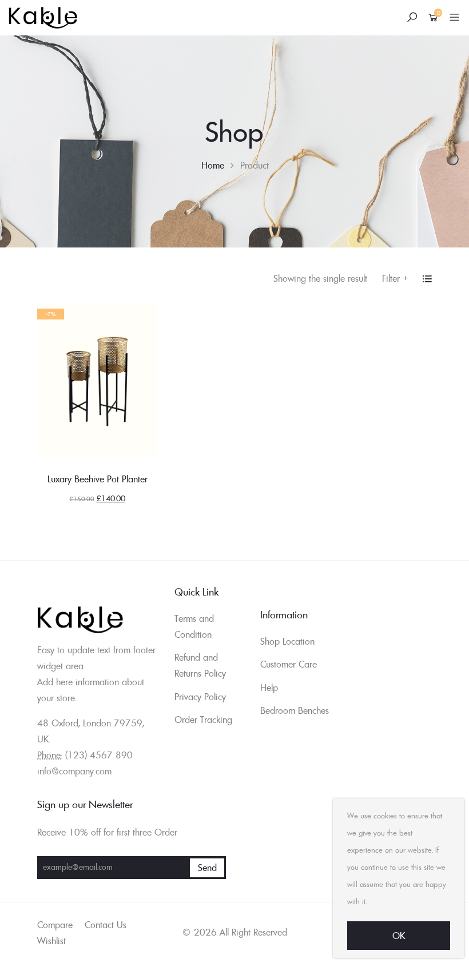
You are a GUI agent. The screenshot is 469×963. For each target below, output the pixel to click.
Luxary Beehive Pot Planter (97, 479)
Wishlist (51, 940)
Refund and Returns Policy (200, 665)
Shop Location (287, 641)
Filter (395, 278)
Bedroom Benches (294, 710)
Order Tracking (203, 719)
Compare (55, 924)
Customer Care (288, 664)
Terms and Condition (194, 626)
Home (212, 165)
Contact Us (105, 924)
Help (269, 687)
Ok (398, 935)
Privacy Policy (200, 696)
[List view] (427, 279)
